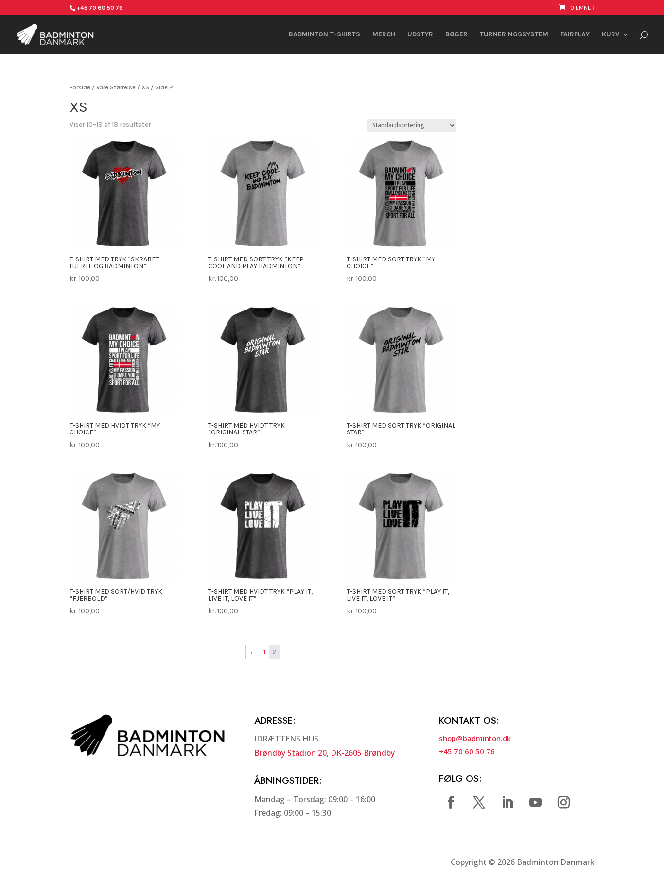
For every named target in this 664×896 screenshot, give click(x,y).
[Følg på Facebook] (451, 803)
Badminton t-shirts (324, 34)
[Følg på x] (479, 803)
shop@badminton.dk (475, 738)
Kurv (610, 34)
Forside (80, 87)
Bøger (456, 34)
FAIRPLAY (575, 34)
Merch (383, 34)
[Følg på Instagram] (564, 803)
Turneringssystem (514, 34)
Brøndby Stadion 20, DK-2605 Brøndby (324, 752)
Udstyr (420, 34)
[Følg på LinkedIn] (507, 803)
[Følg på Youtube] (536, 803)
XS (145, 87)
